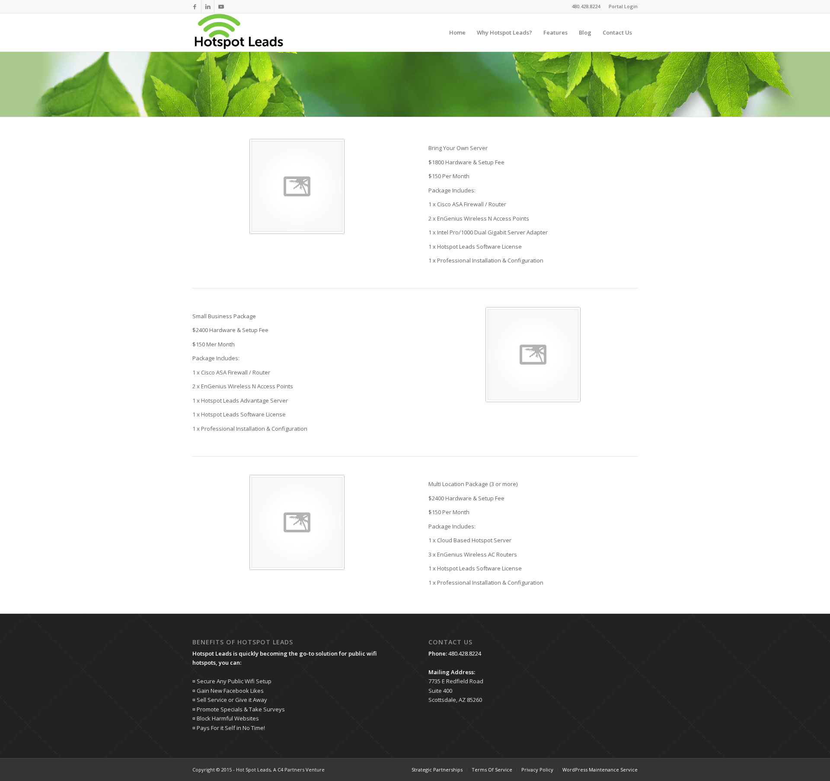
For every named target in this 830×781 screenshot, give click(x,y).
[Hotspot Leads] (238, 32)
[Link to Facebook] (194, 6)
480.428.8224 (464, 653)
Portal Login (623, 6)
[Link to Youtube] (220, 6)
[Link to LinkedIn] (207, 6)
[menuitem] (621, 6)
